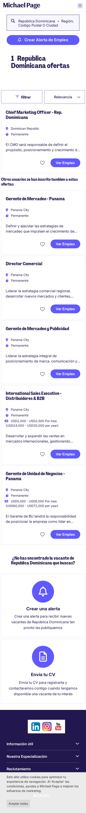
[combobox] (65, 96)
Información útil (20, 744)
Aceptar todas (18, 803)
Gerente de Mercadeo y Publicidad (37, 328)
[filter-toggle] (18, 96)
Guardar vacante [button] (43, 162)
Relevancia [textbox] (63, 97)
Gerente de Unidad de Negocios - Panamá (35, 476)
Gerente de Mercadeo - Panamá (35, 199)
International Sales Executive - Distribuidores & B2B (34, 395)
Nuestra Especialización (27, 756)
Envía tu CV (43, 674)
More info (41, 795)
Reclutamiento (19, 769)
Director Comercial (24, 264)
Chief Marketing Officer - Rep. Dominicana (34, 114)
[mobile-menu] (80, 5)
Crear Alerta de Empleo (46, 40)
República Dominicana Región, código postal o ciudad (46, 23)
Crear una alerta (43, 608)
